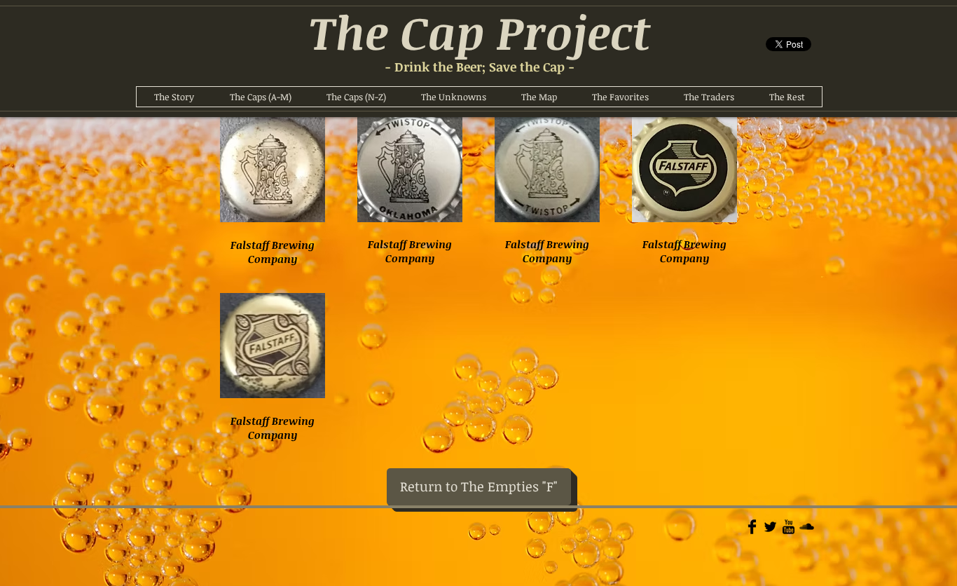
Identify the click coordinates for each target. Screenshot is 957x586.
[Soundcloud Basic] (806, 526)
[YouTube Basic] (788, 526)
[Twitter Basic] (770, 526)
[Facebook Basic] (752, 526)
